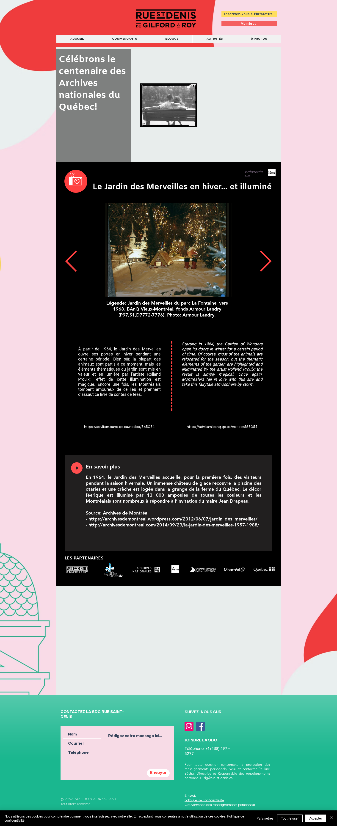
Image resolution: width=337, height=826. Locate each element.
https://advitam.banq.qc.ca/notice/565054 (119, 427)
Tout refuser (290, 818)
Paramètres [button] (265, 818)
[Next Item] (224, 265)
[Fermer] (331, 818)
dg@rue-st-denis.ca (218, 778)
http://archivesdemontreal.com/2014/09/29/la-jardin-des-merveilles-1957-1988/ (173, 525)
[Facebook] (200, 726)
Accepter (315, 818)
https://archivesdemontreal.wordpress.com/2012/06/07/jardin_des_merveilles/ (172, 519)
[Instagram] (189, 726)
